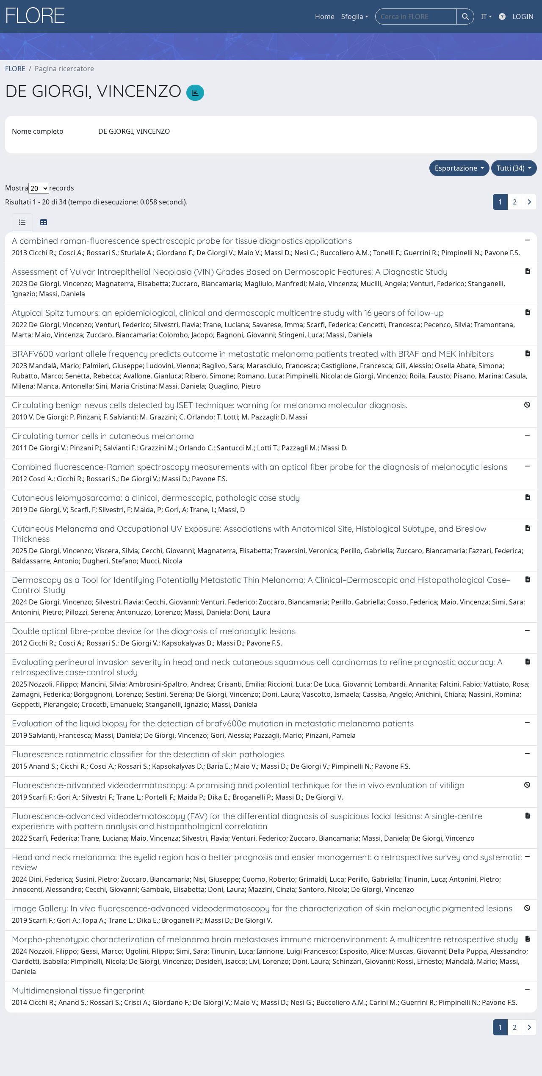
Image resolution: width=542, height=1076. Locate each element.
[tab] (22, 222)
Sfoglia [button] (352, 16)
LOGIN (523, 16)
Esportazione (457, 168)
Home (325, 16)
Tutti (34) (511, 168)
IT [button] (484, 16)
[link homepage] (38, 16)
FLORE (15, 68)
